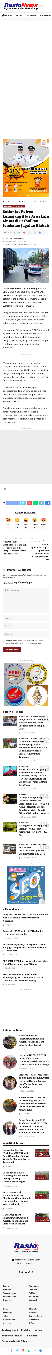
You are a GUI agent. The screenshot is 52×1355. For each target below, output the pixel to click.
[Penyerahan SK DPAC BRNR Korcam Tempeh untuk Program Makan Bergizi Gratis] (10, 721)
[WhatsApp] (32, 1272)
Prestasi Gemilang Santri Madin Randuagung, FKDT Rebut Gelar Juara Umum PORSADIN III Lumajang (23, 977)
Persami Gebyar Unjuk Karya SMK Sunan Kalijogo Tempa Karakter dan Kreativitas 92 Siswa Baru (25, 947)
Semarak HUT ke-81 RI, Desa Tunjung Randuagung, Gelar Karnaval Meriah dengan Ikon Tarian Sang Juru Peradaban (34, 1081)
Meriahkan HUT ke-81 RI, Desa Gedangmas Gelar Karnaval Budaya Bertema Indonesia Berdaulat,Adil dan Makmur (33, 1103)
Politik (24, 794)
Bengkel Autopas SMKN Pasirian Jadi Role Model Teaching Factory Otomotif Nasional (25, 918)
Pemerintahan (39, 844)
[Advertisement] (26, 52)
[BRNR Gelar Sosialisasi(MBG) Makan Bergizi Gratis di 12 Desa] (10, 849)
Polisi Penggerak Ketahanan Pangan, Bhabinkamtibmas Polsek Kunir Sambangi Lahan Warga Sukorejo (16, 1198)
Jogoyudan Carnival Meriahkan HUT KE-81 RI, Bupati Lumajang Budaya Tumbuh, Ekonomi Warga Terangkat (16, 1156)
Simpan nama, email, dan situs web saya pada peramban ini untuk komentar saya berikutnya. (24, 642)
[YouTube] (26, 1272)
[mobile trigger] (47, 6)
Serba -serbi (39, 716)
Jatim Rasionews (17, 238)
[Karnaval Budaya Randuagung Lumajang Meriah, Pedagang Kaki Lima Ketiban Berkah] (10, 1042)
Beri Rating (8, 583)
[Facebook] (19, 1272)
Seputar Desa (39, 738)
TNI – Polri (19, 206)
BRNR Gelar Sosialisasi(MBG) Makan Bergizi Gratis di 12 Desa (32, 850)
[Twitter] (22, 1272)
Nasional (8, 206)
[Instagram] (29, 1272)
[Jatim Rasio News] (21, 6)
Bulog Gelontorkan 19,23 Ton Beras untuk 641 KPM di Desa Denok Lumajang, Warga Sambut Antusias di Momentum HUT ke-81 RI (33, 1126)
